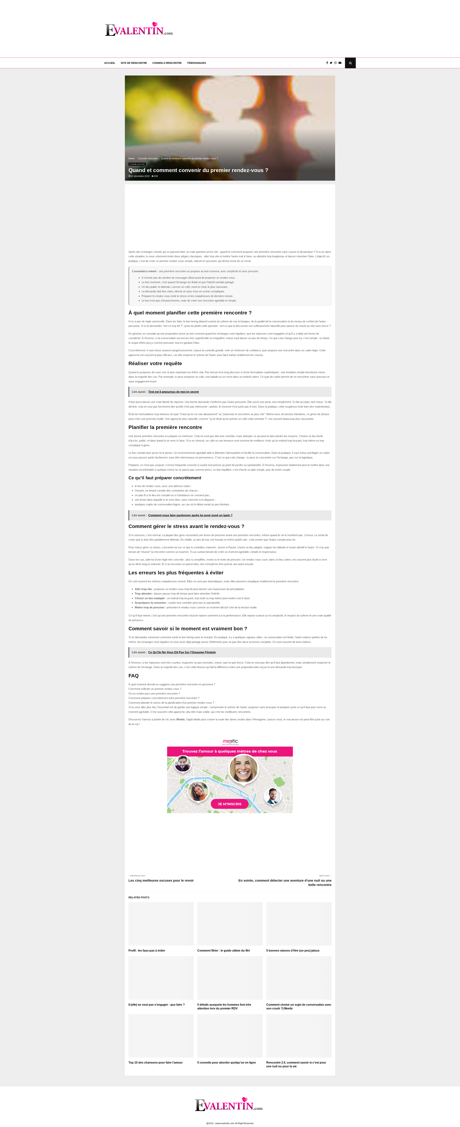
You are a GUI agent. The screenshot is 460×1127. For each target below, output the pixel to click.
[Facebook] (328, 63)
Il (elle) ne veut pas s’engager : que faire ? (156, 1004)
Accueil (109, 62)
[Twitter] (332, 63)
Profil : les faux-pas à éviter (146, 950)
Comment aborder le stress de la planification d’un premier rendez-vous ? (171, 702)
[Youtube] (341, 63)
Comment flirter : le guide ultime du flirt (223, 950)
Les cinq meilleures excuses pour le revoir (161, 880)
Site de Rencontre (134, 62)
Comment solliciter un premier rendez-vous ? (154, 688)
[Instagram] (336, 63)
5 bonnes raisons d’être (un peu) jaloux (292, 950)
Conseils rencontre (167, 62)
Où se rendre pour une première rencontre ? (154, 693)
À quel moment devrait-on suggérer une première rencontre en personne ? (171, 684)
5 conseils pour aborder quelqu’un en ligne (226, 1062)
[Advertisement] (290, 29)
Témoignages (196, 62)
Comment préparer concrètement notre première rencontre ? (163, 697)
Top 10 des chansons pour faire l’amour (155, 1062)
